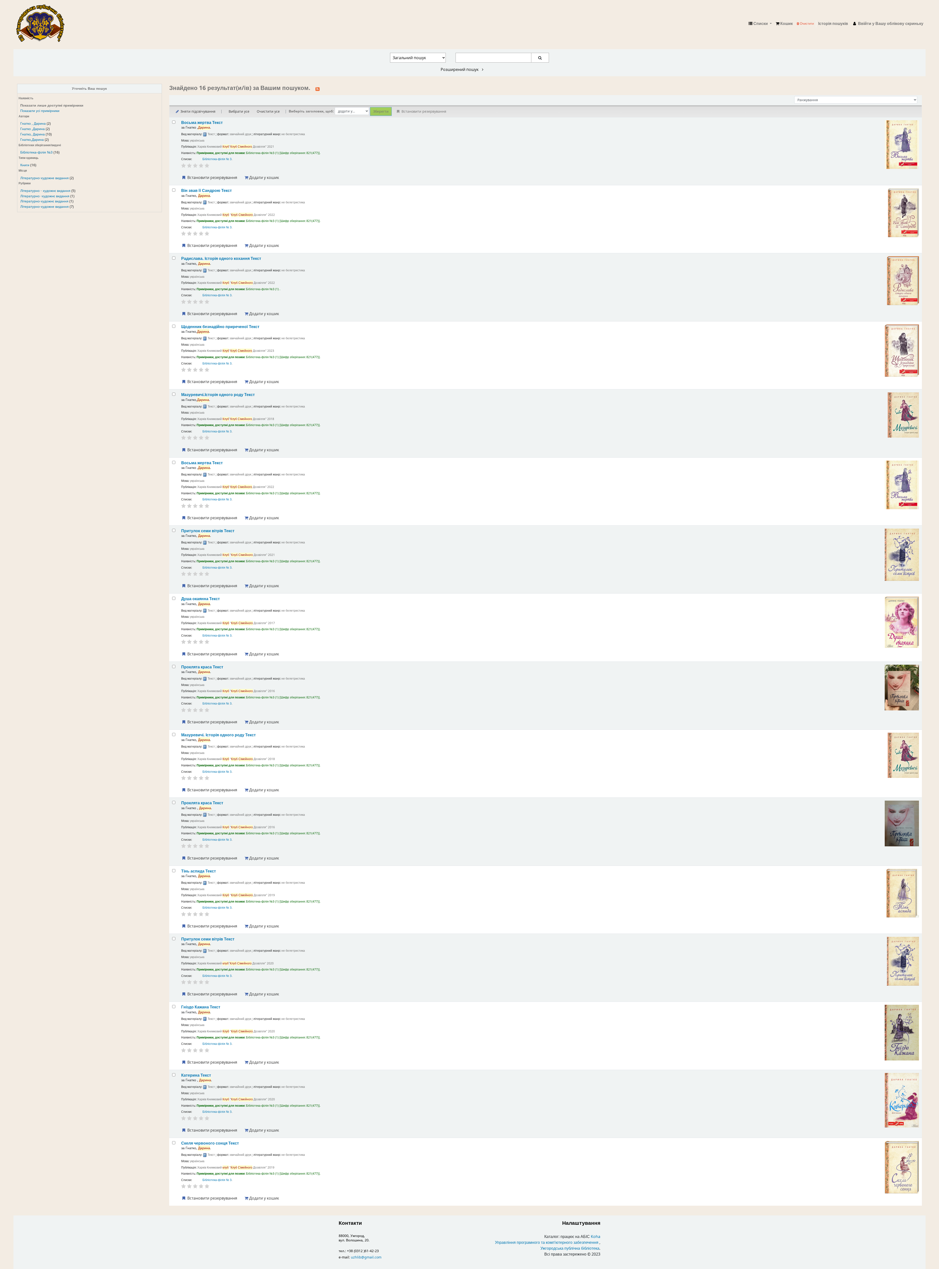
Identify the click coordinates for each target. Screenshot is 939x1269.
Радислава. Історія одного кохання (221, 258)
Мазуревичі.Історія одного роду (218, 394)
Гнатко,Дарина (32, 139)
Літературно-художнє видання (44, 201)
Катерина (196, 1075)
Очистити (806, 23)
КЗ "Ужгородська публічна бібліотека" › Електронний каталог (42, 24)
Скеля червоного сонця (210, 1143)
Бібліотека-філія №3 (36, 152)
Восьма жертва (202, 122)
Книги (24, 165)
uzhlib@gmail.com (366, 1257)
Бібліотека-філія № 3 (217, 159)
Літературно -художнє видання (44, 196)
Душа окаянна (200, 599)
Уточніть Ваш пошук (89, 88)
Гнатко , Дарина (33, 123)
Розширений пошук (460, 69)
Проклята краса (202, 667)
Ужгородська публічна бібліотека (569, 1248)
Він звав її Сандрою (206, 190)
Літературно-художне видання (44, 178)
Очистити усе (268, 111)
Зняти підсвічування (197, 111)
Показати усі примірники (39, 110)
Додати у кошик (263, 177)
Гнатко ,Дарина (32, 129)
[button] (784, 24)
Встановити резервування (211, 177)
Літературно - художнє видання (45, 190)
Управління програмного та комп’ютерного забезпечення (546, 1243)
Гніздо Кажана (200, 1007)
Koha (595, 1237)
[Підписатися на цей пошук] (317, 88)
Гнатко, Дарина (32, 134)
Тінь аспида (198, 871)
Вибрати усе (239, 111)
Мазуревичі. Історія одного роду (218, 735)
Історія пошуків (833, 24)
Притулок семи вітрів (208, 531)
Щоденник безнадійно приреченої (220, 327)
